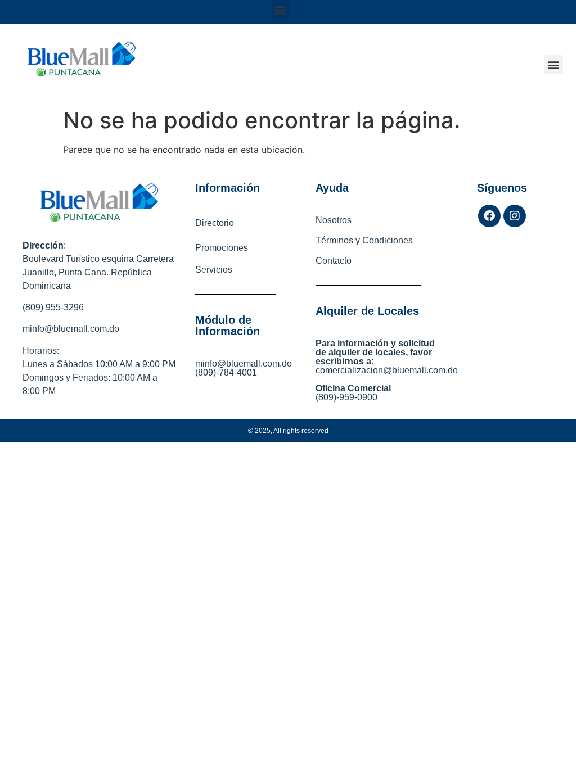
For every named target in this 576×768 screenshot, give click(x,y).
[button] (280, 9)
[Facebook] (489, 216)
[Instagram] (514, 216)
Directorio (214, 223)
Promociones (221, 247)
